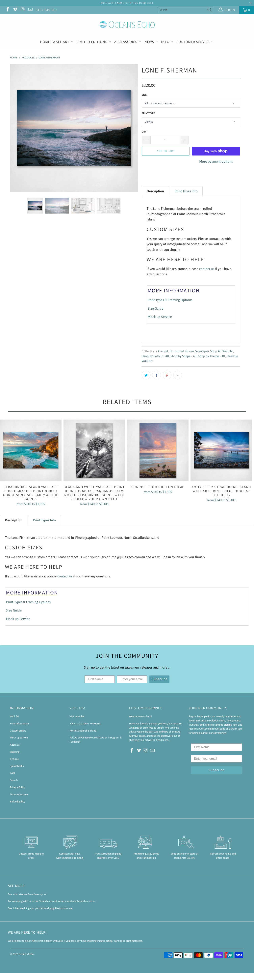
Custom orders (18, 730)
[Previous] (17, 128)
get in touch (45, 940)
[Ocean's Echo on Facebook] (7, 10)
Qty (144, 131)
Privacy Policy (17, 787)
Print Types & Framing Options (170, 300)
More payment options (216, 161)
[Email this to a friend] (177, 375)
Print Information (19, 723)
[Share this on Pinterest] (167, 375)
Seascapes (202, 351)
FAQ (12, 773)
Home (45, 41)
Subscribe (159, 679)
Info (165, 41)
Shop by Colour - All (155, 356)
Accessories (126, 41)
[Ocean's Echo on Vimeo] (15, 10)
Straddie (232, 356)
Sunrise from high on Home (158, 450)
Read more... (163, 739)
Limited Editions (92, 41)
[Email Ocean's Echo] (30, 10)
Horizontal (176, 351)
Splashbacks (17, 766)
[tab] (155, 191)
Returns (14, 758)
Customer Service (193, 41)
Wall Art (61, 41)
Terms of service (19, 794)
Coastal (163, 351)
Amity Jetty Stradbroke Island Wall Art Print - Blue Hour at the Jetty (221, 450)
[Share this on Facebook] (156, 375)
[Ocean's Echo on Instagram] (22, 10)
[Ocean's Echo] (127, 24)
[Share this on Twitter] (146, 375)
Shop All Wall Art (221, 351)
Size (144, 94)
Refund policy (17, 801)
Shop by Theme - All (211, 356)
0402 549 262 (46, 10)
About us (14, 744)
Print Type (148, 113)
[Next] (131, 128)
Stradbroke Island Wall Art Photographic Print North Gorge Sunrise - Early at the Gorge (31, 450)
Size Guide (155, 308)
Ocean (189, 351)
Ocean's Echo (26, 954)
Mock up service (19, 737)
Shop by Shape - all (183, 356)
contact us (206, 269)
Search (14, 780)
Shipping (14, 751)
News (149, 41)
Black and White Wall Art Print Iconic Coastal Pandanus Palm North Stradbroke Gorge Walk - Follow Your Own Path (94, 450)
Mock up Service (160, 317)
